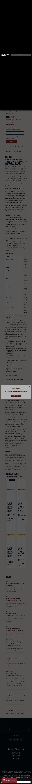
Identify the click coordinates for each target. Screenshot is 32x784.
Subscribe (21, 54)
